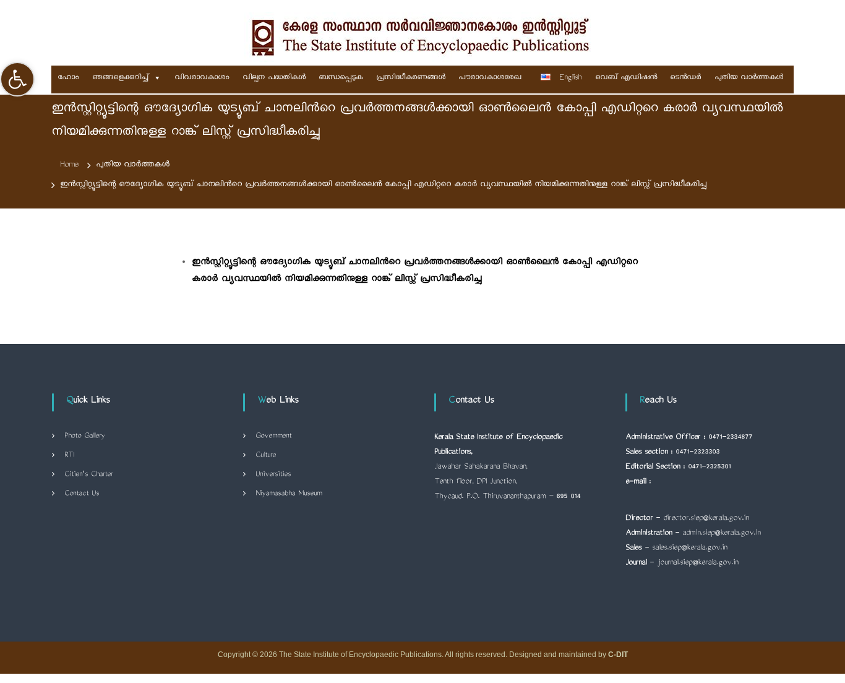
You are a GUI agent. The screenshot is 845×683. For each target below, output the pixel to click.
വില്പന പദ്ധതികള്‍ (274, 78)
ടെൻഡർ (685, 78)
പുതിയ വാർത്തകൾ (748, 78)
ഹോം (68, 78)
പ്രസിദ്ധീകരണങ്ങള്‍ (410, 78)
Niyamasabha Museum (288, 494)
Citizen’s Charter (88, 475)
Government (273, 436)
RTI (69, 455)
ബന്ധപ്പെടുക (340, 78)
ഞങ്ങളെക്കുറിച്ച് (120, 78)
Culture (265, 455)
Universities (273, 475)
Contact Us (81, 494)
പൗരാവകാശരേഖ (489, 78)
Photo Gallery (84, 436)
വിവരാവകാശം (201, 78)
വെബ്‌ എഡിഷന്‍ (626, 78)
